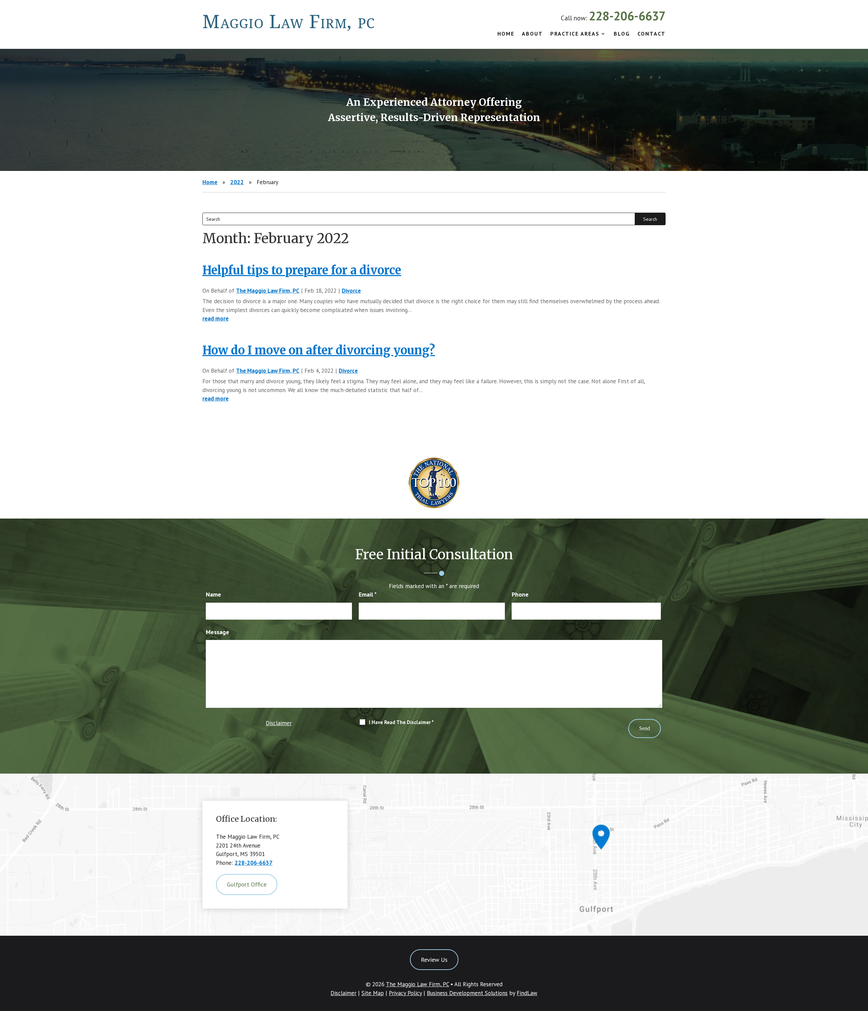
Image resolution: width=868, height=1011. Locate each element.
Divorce (351, 290)
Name (213, 594)
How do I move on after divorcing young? (318, 350)
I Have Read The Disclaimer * (401, 722)
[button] (861, 962)
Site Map (372, 993)
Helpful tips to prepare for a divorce (301, 270)
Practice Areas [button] (574, 34)
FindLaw (527, 993)
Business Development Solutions (467, 993)
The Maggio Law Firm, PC (267, 290)
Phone (520, 594)
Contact (651, 34)
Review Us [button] (434, 960)
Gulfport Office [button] (247, 884)
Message (217, 632)
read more (215, 318)
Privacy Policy (405, 993)
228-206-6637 (627, 16)
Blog (622, 34)
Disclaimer (279, 723)
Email (368, 594)
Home (505, 34)
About (532, 34)
